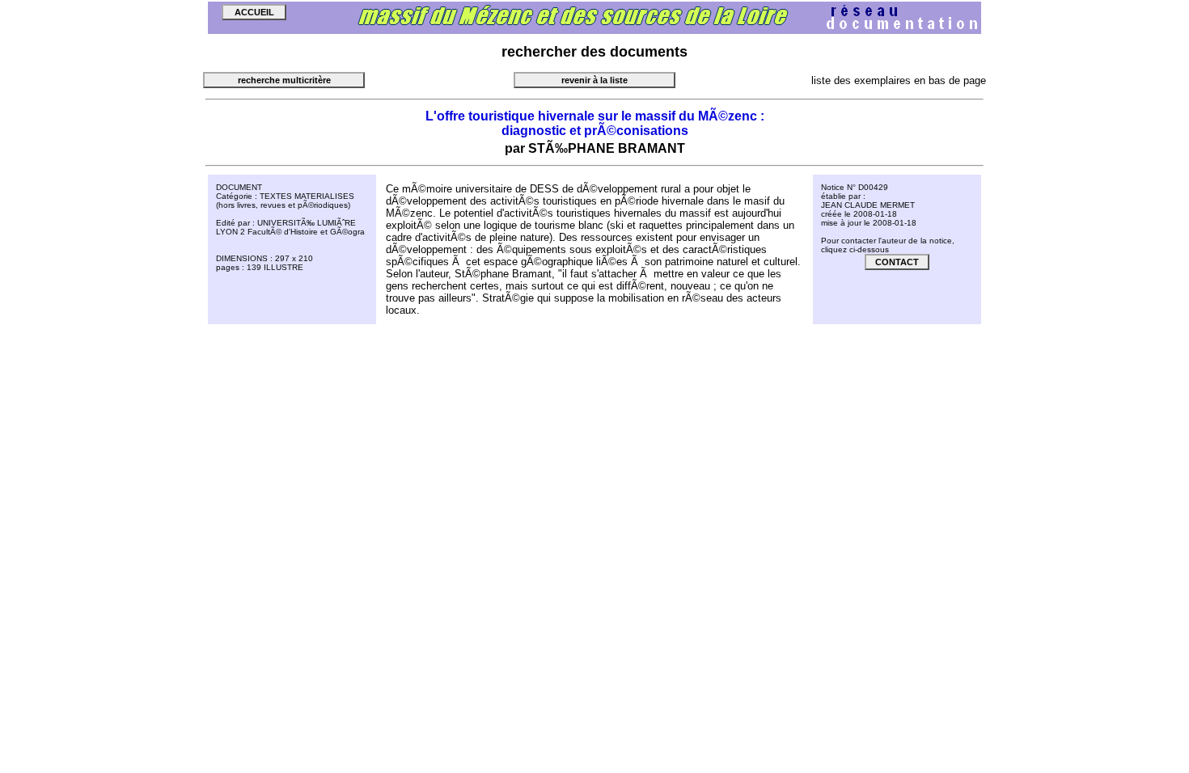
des (593, 52)
